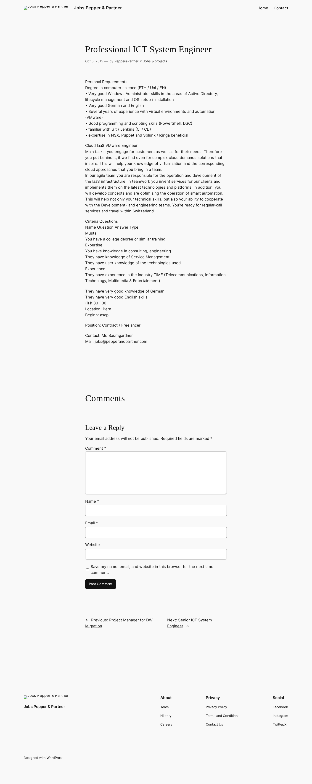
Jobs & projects (155, 61)
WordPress (55, 758)
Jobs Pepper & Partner (98, 8)
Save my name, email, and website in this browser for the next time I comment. (153, 569)
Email (91, 523)
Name (92, 501)
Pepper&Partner (126, 61)
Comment (95, 448)
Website (92, 544)
